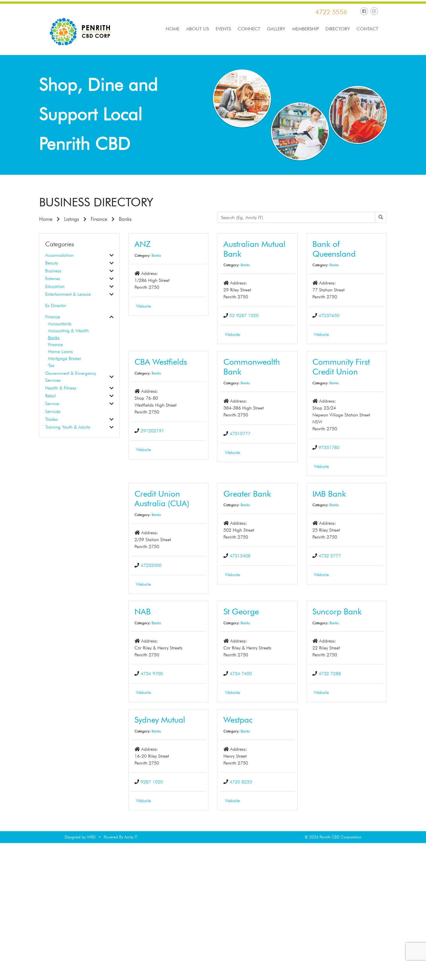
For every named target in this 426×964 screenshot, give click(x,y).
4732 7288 (329, 673)
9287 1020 (152, 782)
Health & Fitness (60, 388)
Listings (71, 219)
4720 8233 (241, 782)
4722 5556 (331, 12)
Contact (367, 29)
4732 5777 (329, 556)
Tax (51, 365)
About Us (197, 29)
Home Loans (60, 351)
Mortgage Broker (64, 358)
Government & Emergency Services (70, 376)
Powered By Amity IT (120, 837)
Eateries (52, 278)
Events (223, 29)
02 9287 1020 (244, 315)
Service (52, 403)
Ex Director (55, 305)
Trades (51, 419)
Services (53, 411)
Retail (50, 396)
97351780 (328, 447)
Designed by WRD (80, 837)
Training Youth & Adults (67, 427)
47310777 (240, 433)
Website (143, 306)
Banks (53, 337)
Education (54, 286)
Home (172, 29)
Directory (337, 29)
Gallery (276, 29)
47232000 (151, 565)
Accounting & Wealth (68, 330)
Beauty (51, 263)
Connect (249, 29)
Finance (99, 219)
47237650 (328, 315)
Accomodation (59, 255)
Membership (305, 29)
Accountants (59, 323)
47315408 (240, 556)
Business (53, 270)
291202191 (152, 431)
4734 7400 (241, 673)
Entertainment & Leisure (68, 294)
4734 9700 (152, 673)
